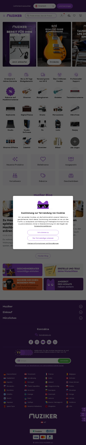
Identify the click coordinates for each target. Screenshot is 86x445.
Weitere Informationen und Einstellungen (43, 243)
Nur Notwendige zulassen (43, 238)
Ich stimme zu (43, 232)
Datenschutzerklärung (42, 226)
